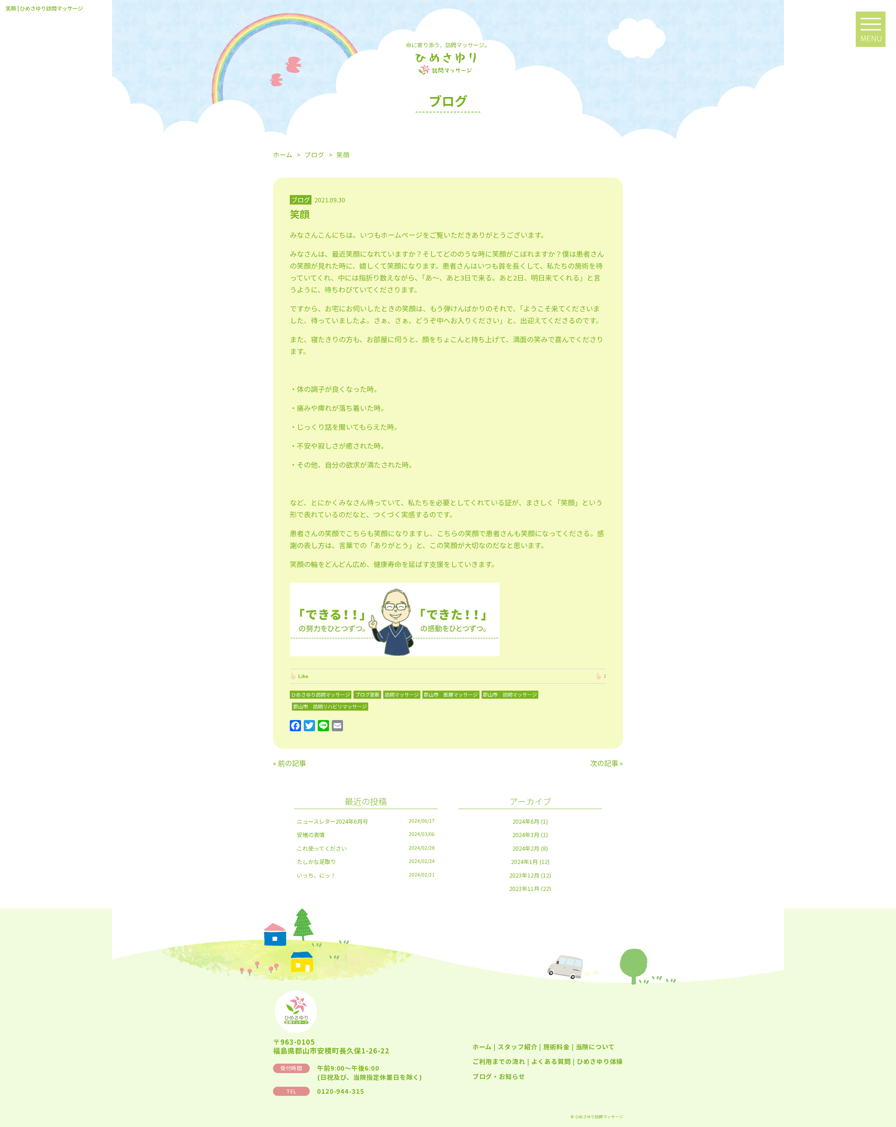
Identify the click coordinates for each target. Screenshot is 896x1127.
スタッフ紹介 (517, 1046)
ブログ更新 (367, 694)
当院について (595, 1046)
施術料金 (556, 1046)
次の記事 (604, 763)
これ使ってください (322, 848)
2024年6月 (525, 821)
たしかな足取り (316, 861)
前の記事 (292, 763)
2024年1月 (524, 861)
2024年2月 (525, 848)
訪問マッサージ (402, 694)
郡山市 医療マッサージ (451, 694)
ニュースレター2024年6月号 (332, 821)
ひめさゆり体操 (600, 1061)
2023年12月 (524, 875)
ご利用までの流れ (498, 1061)
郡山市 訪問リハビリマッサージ (330, 706)
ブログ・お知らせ (498, 1076)
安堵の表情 (311, 834)
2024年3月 (525, 834)
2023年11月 (524, 888)
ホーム (482, 1046)
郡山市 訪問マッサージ (510, 694)
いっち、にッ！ (316, 875)
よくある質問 (551, 1061)
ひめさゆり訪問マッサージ (320, 694)
